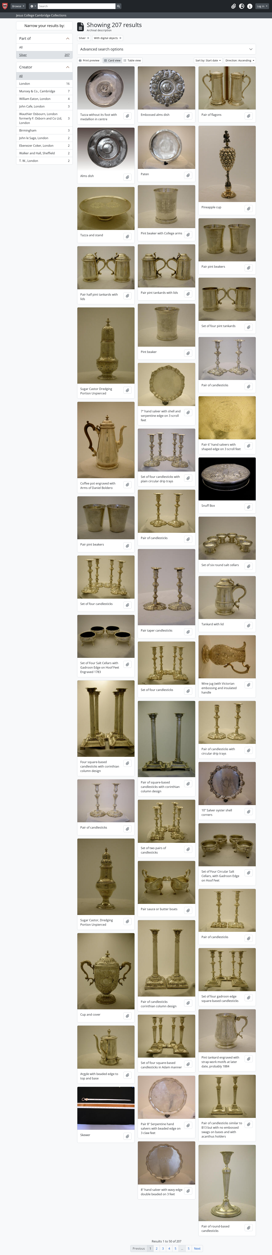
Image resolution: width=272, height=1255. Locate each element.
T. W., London (44, 161)
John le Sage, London (44, 139)
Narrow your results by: (44, 25)
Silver (44, 56)
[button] (233, 6)
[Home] (6, 6)
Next (197, 1248)
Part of (25, 38)
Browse (17, 6)
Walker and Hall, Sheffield (44, 154)
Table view (134, 60)
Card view (114, 60)
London (44, 85)
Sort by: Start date (207, 60)
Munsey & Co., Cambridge (44, 92)
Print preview (90, 60)
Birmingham (44, 131)
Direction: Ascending (239, 60)
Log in (261, 6)
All (21, 47)
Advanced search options (101, 49)
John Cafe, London (44, 107)
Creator (25, 67)
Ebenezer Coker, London (44, 146)
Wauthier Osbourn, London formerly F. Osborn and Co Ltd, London (44, 118)
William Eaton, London (44, 100)
